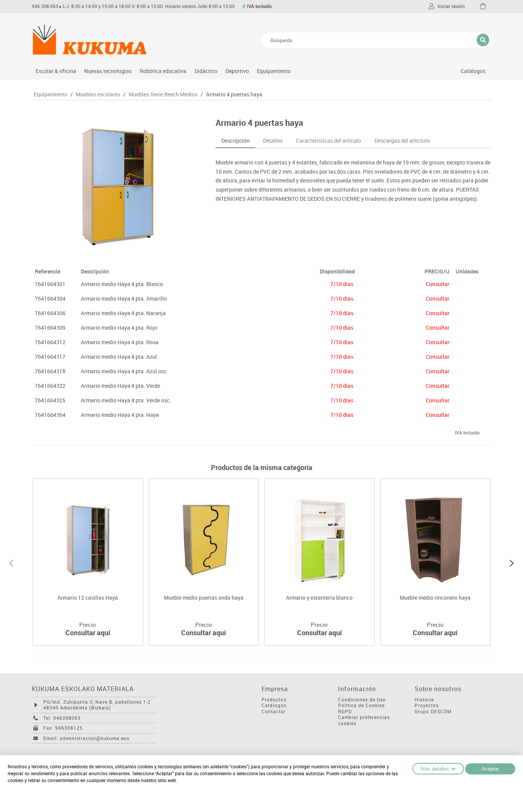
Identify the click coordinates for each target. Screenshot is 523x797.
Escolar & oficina (56, 71)
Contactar (274, 711)
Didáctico (205, 71)
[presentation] (11, 562)
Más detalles (435, 769)
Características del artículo (328, 140)
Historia (424, 700)
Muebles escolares (98, 94)
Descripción (235, 140)
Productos (274, 700)
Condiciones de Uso (362, 700)
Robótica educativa (163, 71)
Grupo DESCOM (433, 711)
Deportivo (237, 71)
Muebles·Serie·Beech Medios (163, 94)
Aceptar (490, 769)
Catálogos (473, 71)
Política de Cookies (361, 705)
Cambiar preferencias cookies (364, 720)
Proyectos (427, 705)
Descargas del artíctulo (402, 140)
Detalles (273, 140)
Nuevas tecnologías (108, 71)
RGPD (345, 711)
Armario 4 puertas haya (234, 94)
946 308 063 (45, 6)
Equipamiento (274, 71)
